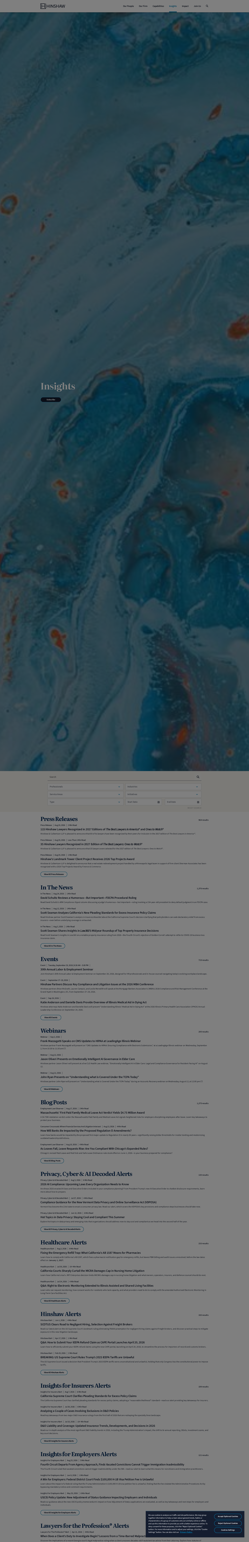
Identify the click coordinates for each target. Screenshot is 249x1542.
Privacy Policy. (186, 1532)
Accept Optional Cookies (228, 1516)
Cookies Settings (228, 1530)
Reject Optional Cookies (228, 1523)
